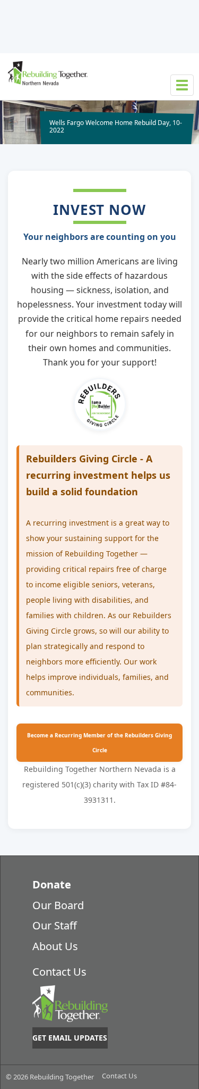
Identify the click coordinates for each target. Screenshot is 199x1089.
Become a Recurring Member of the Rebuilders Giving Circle (99, 742)
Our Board (58, 905)
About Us (55, 946)
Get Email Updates (69, 1038)
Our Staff (54, 925)
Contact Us (59, 972)
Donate (51, 884)
